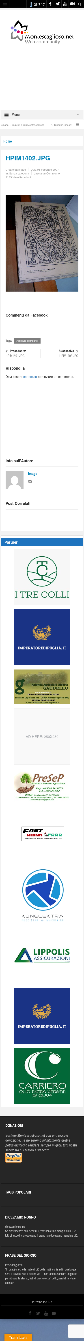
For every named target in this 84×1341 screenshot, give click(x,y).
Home (7, 141)
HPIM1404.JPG (68, 353)
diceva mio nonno (15, 1227)
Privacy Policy (42, 1302)
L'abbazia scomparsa (27, 341)
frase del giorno (13, 1265)
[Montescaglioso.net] (42, 31)
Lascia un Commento (47, 173)
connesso (30, 376)
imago (32, 473)
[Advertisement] (42, 74)
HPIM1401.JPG (16, 353)
